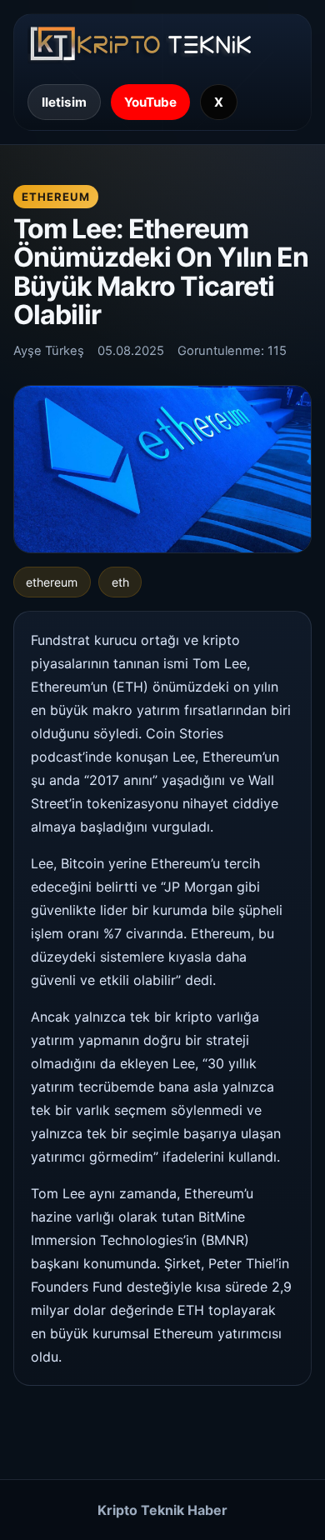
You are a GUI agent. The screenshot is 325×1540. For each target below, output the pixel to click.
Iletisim (64, 102)
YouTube (150, 102)
